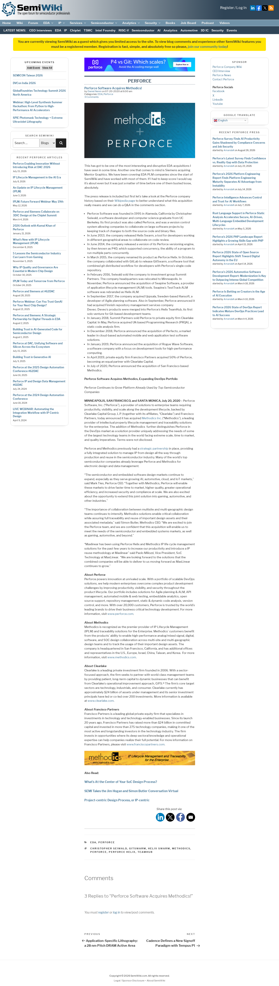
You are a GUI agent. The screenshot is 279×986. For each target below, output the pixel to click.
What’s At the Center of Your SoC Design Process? (120, 782)
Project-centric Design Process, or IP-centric (117, 800)
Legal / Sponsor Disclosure (129, 980)
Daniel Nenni (94, 91)
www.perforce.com (120, 613)
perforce (98, 851)
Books (170, 23)
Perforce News (222, 75)
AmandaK (229, 150)
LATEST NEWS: (14, 30)
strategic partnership (154, 448)
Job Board (188, 23)
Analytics (129, 23)
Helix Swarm (159, 848)
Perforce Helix (122, 851)
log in (116, 912)
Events (232, 30)
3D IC (205, 30)
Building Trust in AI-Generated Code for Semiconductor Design (37, 331)
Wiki (20, 23)
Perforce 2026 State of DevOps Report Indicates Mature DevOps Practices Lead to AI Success (238, 311)
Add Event (33, 67)
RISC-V (124, 30)
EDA (46, 23)
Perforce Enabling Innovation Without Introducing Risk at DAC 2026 (36, 165)
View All (47, 67)
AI (158, 30)
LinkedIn (218, 99)
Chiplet (75, 30)
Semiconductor (102, 23)
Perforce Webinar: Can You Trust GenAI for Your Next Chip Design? (37, 303)
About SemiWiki (156, 980)
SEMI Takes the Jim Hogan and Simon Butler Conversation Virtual (131, 791)
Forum (33, 23)
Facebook (219, 91)
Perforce (108, 94)
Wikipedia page (124, 200)
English (222, 120)
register (103, 912)
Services (76, 23)
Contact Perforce (223, 79)
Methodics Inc (151, 418)
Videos (224, 23)
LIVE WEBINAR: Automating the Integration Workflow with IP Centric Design (36, 412)
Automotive (189, 30)
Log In (241, 8)
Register (227, 8)
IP (59, 23)
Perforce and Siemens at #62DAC (34, 291)
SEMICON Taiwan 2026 (28, 75)
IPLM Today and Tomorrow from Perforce (39, 281)
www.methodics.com (121, 657)
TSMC (88, 30)
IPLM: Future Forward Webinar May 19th (38, 201)
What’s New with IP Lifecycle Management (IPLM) (31, 241)
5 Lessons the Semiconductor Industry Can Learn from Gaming (37, 255)
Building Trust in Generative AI (32, 357)
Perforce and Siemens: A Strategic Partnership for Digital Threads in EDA (36, 317)
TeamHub (145, 851)
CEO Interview (221, 71)
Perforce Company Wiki (227, 67)
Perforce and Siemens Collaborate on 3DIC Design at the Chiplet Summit (36, 213)
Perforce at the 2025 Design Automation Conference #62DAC (38, 369)
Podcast (208, 23)
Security (151, 23)
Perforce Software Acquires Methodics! (113, 88)
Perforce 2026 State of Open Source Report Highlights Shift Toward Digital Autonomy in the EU (236, 256)
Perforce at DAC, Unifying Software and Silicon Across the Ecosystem (38, 345)
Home (6, 23)
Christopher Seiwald (108, 848)
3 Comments (91, 96)
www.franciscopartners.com (146, 744)
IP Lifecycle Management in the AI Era (37, 177)
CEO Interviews (40, 30)
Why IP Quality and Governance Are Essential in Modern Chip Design (35, 269)
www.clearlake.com (101, 700)
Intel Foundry (105, 30)
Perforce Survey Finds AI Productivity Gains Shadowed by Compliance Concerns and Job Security (239, 142)
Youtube (218, 103)
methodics (181, 848)
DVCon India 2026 (24, 83)
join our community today (207, 47)
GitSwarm (137, 848)
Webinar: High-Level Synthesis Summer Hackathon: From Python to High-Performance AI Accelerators (37, 106)
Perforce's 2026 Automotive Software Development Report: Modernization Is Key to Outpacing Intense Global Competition (239, 275)
